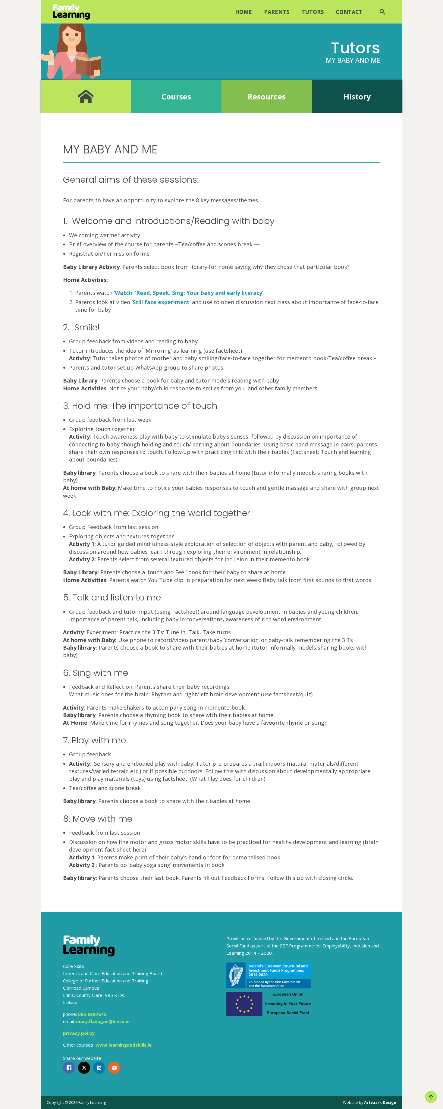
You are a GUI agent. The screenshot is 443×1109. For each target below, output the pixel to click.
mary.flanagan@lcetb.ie (103, 1021)
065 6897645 (92, 1014)
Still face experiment (161, 302)
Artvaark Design (380, 1102)
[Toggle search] (382, 12)
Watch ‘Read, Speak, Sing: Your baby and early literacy (188, 292)
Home (243, 11)
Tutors (312, 11)
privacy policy (79, 1033)
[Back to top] (431, 1097)
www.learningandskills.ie (124, 1045)
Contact (349, 11)
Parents (276, 11)
